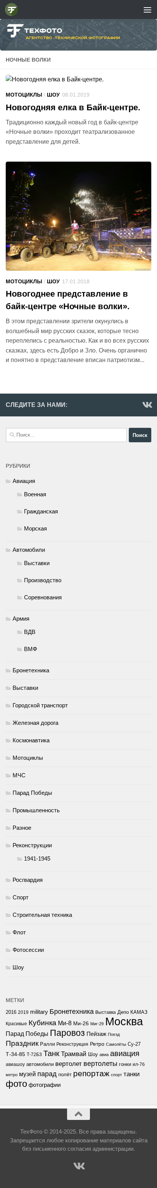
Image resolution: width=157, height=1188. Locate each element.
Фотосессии (28, 950)
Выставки (37, 563)
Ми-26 (81, 1023)
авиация (124, 1053)
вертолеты (100, 1063)
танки (131, 1074)
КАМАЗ (138, 1012)
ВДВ (29, 632)
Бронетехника (31, 670)
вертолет (68, 1063)
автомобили (40, 1064)
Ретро (97, 1044)
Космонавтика (31, 740)
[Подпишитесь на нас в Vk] (146, 404)
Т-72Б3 (34, 1054)
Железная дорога (35, 722)
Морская (35, 528)
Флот (19, 932)
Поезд (114, 1034)
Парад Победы (32, 792)
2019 (23, 1012)
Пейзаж (96, 1034)
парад (47, 1074)
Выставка (105, 1012)
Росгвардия (28, 880)
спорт (116, 1074)
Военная (35, 494)
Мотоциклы (24, 95)
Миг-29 (97, 1023)
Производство (42, 580)
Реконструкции (32, 845)
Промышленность (36, 810)
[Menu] (147, 9)
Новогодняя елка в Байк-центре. (73, 107)
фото (16, 1083)
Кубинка (42, 1023)
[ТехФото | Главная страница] (13, 9)
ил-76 (139, 1064)
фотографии (45, 1085)
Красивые (16, 1023)
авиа (104, 1054)
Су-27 (134, 1044)
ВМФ (30, 649)
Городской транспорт (40, 705)
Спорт (21, 897)
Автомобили (29, 549)
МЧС (19, 775)
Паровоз (67, 1033)
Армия (21, 618)
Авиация (24, 481)
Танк (51, 1053)
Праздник (22, 1043)
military (39, 1012)
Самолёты (116, 1044)
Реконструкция (72, 1044)
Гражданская (41, 511)
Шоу (53, 95)
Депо (123, 1012)
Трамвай (74, 1054)
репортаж (91, 1073)
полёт (65, 1074)
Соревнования (43, 597)
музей (27, 1073)
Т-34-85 (15, 1054)
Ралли (47, 1044)
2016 (11, 1012)
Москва (124, 1021)
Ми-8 (65, 1023)
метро (12, 1074)
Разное (22, 827)
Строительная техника (42, 915)
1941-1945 (37, 858)
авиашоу (15, 1064)
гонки (125, 1064)
